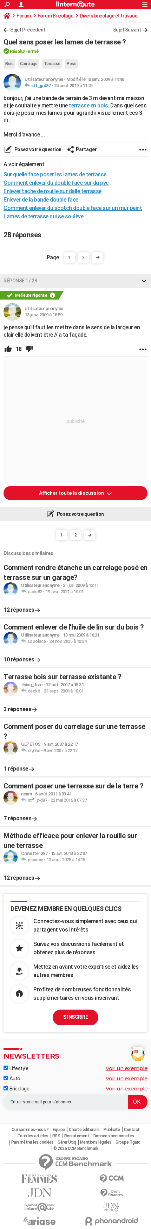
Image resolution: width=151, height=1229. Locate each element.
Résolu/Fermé (24, 51)
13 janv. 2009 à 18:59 (44, 314)
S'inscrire (75, 1017)
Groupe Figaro (128, 1142)
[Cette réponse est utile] (8, 349)
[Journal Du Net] (40, 1192)
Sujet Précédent (27, 30)
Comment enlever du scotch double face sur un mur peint (73, 208)
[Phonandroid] (111, 1221)
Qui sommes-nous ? (30, 1129)
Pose (71, 63)
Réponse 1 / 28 (20, 280)
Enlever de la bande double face (41, 199)
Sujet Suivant (127, 30)
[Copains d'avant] (40, 1207)
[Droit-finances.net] (111, 1193)
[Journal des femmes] (40, 1178)
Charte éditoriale (84, 1129)
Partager (86, 149)
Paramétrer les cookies (32, 1142)
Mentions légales (96, 1142)
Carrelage (29, 63)
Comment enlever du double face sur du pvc (56, 183)
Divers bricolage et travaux (108, 16)
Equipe (59, 1129)
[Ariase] (40, 1221)
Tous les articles (33, 1135)
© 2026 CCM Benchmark (75, 1148)
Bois (9, 63)
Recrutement (77, 1135)
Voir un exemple (127, 1068)
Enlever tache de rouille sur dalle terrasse (52, 191)
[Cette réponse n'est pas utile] (29, 349)
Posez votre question (37, 149)
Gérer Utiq (67, 1142)
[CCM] (111, 1178)
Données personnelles (113, 1135)
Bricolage (18, 1089)
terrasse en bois (88, 105)
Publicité (112, 1129)
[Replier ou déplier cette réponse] (144, 280)
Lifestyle (18, 1068)
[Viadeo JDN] (111, 1207)
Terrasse (52, 63)
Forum (24, 16)
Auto (14, 1078)
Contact (132, 1129)
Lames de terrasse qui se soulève (43, 216)
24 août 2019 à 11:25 (73, 85)
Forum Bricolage (55, 16)
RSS (56, 1135)
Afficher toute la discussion (72, 493)
